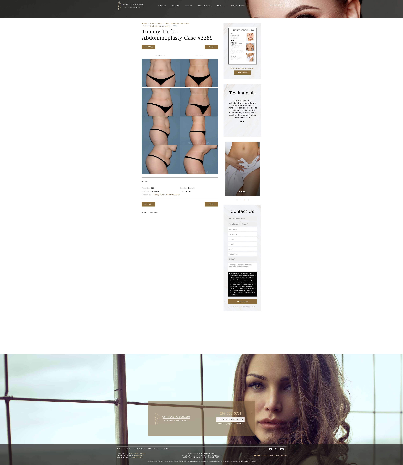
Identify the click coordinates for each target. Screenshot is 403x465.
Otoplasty (242, 160)
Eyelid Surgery (242, 175)
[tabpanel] (242, 169)
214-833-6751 (276, 5)
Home (144, 24)
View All (242, 191)
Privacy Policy (237, 290)
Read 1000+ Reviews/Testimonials (242, 68)
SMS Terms (246, 290)
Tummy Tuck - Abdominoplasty (156, 26)
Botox (242, 186)
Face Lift (242, 181)
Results (127, 448)
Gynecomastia (242, 154)
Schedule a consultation (230, 419)
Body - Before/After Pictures (177, 24)
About (220, 6)
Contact (165, 448)
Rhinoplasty (242, 165)
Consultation (238, 6)
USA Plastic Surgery (130, 1)
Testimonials (139, 448)
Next (211, 47)
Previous (148, 47)
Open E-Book (242, 72)
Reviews (176, 6)
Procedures (204, 6)
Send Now (242, 302)
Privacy (248, 306)
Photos (162, 6)
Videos (188, 6)
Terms (253, 306)
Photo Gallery (156, 24)
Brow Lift (242, 170)
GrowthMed (138, 455)
